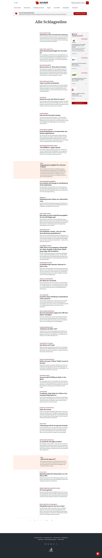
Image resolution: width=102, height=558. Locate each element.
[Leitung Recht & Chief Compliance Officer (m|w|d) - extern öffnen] (86, 68)
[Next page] (51, 520)
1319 (46, 520)
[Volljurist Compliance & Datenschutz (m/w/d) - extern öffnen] (86, 98)
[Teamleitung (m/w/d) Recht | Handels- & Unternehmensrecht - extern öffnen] (86, 83)
